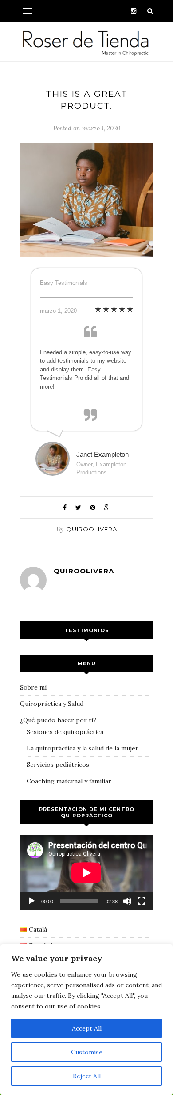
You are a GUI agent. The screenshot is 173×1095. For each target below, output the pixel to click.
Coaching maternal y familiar (69, 781)
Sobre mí (33, 687)
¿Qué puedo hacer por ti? (58, 720)
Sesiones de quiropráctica (65, 732)
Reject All (87, 1076)
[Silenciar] (127, 901)
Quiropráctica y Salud (51, 704)
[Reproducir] (31, 901)
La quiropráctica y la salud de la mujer (82, 748)
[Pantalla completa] (141, 901)
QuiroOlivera (91, 529)
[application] (86, 872)
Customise (86, 1052)
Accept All (87, 1028)
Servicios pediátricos (58, 765)
